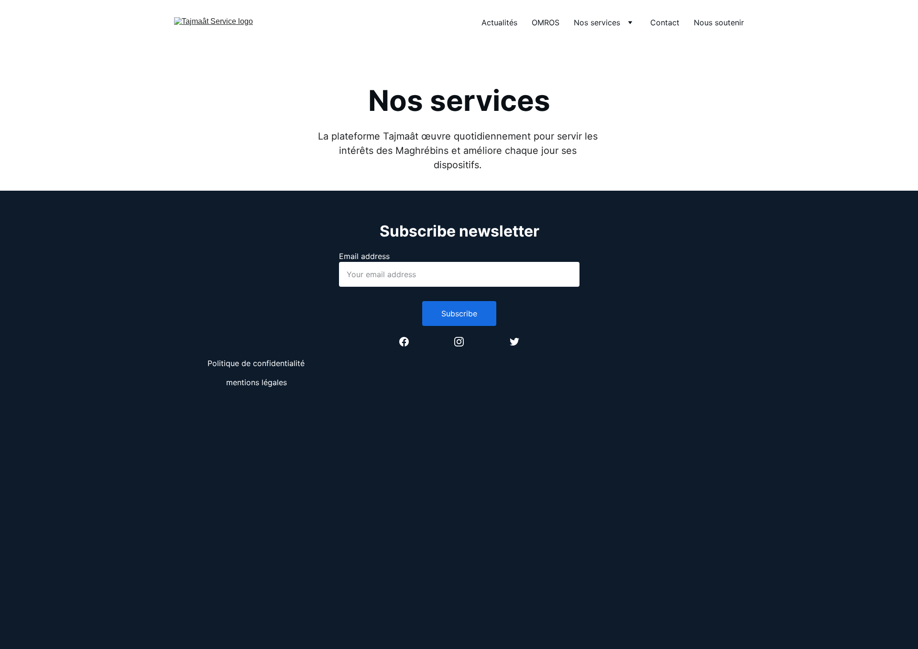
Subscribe (459, 313)
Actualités (499, 22)
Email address (364, 256)
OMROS (545, 22)
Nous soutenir (719, 22)
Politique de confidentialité (256, 363)
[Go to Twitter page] (514, 341)
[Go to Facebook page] (408, 341)
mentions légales (256, 382)
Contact (664, 22)
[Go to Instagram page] (463, 341)
